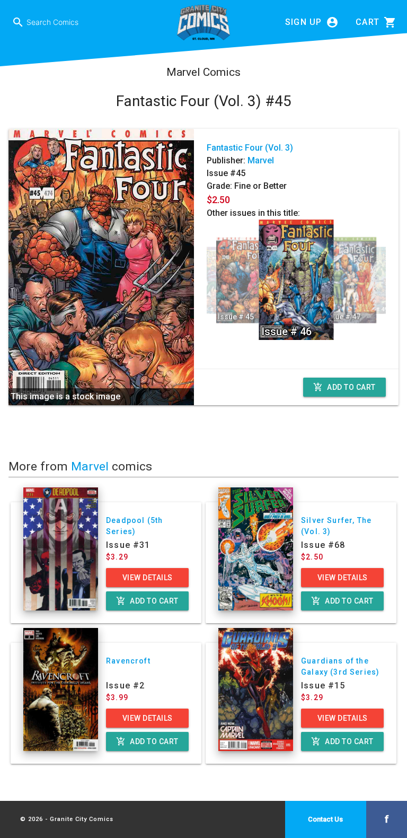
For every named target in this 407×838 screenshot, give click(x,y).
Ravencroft (128, 661)
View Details (147, 577)
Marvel (260, 160)
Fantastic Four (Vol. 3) (250, 148)
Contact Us (325, 819)
